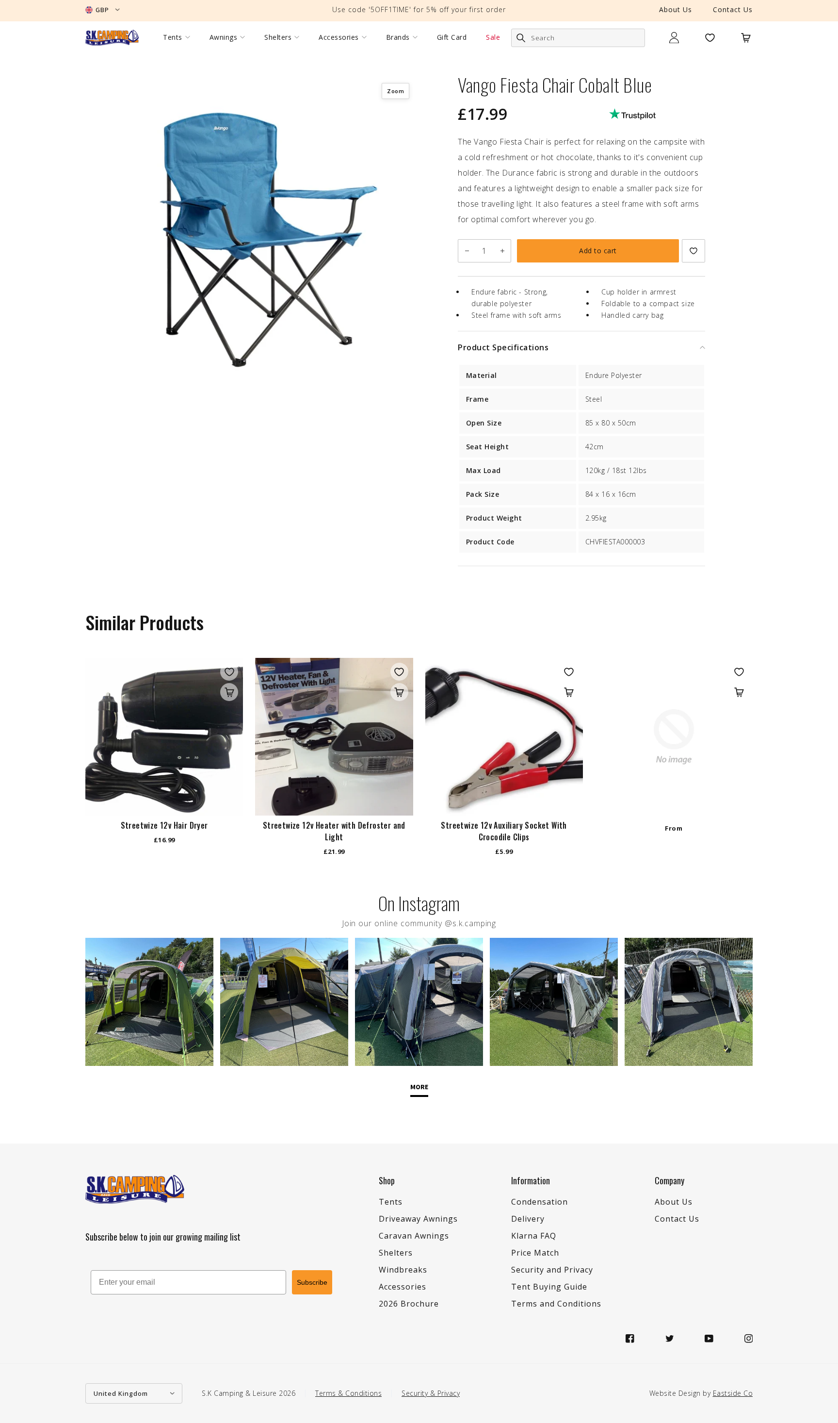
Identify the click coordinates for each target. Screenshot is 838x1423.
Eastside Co (733, 1393)
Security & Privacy (431, 1393)
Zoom (395, 91)
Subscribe (312, 1282)
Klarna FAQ (533, 1235)
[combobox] (578, 38)
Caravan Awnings (414, 1235)
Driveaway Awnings (418, 1218)
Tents (172, 37)
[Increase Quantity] (502, 251)
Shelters (277, 37)
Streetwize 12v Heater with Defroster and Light (334, 831)
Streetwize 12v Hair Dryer (164, 825)
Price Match (535, 1252)
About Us (675, 9)
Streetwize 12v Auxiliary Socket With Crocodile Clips (503, 831)
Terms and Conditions (556, 1303)
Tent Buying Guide (549, 1286)
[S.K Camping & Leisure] (112, 37)
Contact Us (733, 9)
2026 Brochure (409, 1303)
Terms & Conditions (348, 1393)
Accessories (339, 37)
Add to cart (598, 250)
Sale (493, 37)
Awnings (224, 37)
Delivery (528, 1218)
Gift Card (452, 37)
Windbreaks (403, 1269)
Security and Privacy (552, 1269)
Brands (398, 37)
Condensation (539, 1201)
